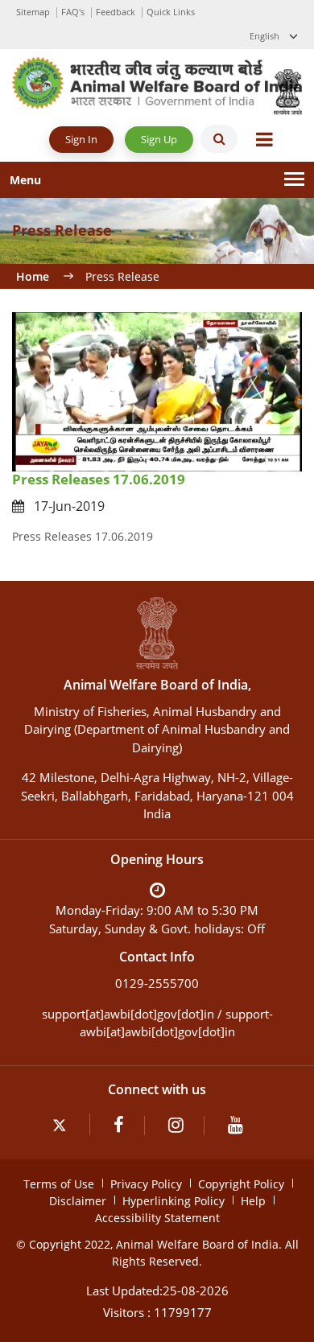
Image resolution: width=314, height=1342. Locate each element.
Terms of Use (58, 1184)
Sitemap (33, 12)
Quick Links (171, 12)
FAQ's (73, 12)
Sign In (81, 139)
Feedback (115, 12)
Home (32, 276)
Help (253, 1200)
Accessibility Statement (157, 1217)
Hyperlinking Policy (173, 1200)
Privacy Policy (146, 1184)
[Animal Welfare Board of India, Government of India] (157, 81)
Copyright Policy (241, 1184)
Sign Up (159, 139)
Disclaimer (77, 1200)
